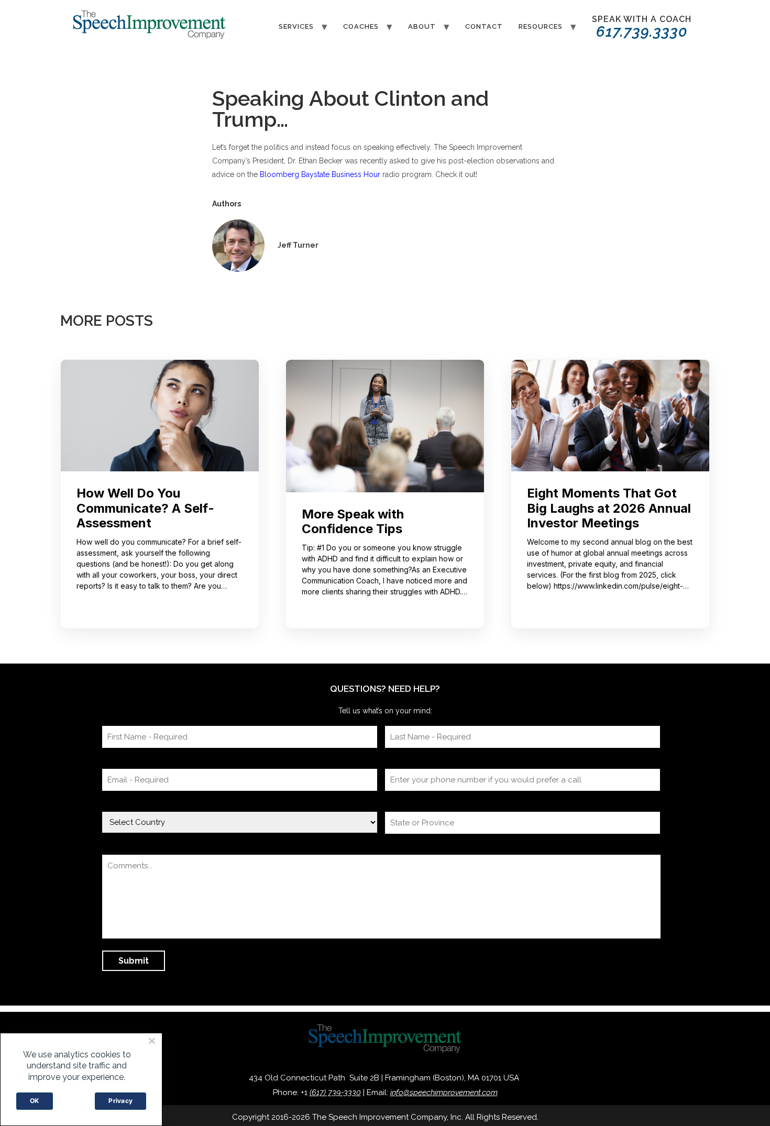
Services (296, 26)
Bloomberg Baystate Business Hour (320, 174)
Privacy (120, 1101)
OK (34, 1101)
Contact (484, 26)
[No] (151, 1040)
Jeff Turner (298, 245)
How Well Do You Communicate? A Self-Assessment (145, 508)
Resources (541, 26)
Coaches (361, 26)
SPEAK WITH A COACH (641, 27)
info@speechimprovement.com (444, 1092)
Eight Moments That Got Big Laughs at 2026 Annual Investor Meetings (609, 508)
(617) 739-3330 (335, 1092)
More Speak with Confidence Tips (353, 522)
